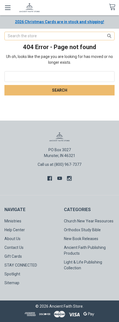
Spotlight (12, 274)
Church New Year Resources (88, 221)
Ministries (12, 221)
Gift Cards (13, 256)
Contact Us (14, 247)
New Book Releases (81, 238)
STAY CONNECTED (20, 265)
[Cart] (114, 7)
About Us (12, 238)
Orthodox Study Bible (82, 230)
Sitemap (11, 283)
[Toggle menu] (7, 7)
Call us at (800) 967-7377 (59, 164)
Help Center (14, 230)
